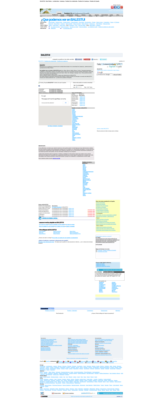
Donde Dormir (66, 22)
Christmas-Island (93, 390)
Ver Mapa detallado (56, 207)
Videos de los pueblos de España (104, 227)
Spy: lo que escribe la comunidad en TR (104, 339)
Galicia (100, 289)
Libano (74, 377)
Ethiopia (95, 380)
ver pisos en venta (74, 26)
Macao (103, 390)
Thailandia (52, 388)
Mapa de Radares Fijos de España (103, 343)
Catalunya (114, 287)
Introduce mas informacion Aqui (46, 242)
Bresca (74, 111)
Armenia (92, 368)
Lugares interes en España (102, 211)
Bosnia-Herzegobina (104, 367)
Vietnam (42, 390)
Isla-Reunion (83, 381)
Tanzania (53, 380)
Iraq (67, 377)
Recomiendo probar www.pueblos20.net (105, 242)
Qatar (41, 377)
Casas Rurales (74, 22)
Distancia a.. (92, 23)
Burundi (100, 381)
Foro (76, 25)
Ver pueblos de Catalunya (55, 89)
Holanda (86, 367)
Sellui (73, 135)
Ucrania (112, 367)
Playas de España (100, 202)
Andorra (116, 367)
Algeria (68, 379)
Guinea (72, 379)
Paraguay (81, 362)
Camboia (65, 390)
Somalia (64, 379)
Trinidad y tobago (73, 373)
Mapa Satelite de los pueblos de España (105, 222)
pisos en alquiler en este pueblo (46, 226)
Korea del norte (111, 388)
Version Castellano (69, 393)
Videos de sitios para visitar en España (105, 228)
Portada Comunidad (50, 310)
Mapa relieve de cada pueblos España (77, 339)
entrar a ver (82, 96)
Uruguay (89, 362)
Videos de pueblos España (47, 343)
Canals (74, 115)
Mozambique (71, 380)
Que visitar (81, 22)
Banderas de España (46, 349)
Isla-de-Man (113, 368)
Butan (57, 388)
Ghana (105, 380)
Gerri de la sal (75, 123)
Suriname (58, 372)
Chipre (47, 367)
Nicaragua (74, 362)
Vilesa (73, 140)
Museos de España (100, 204)
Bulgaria (119, 366)
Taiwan (67, 388)
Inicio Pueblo (52, 22)
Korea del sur (103, 388)
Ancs (73, 109)
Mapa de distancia (74, 232)
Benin (104, 381)
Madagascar (77, 382)
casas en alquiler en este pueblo (57, 224)
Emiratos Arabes (54, 377)
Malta (120, 367)
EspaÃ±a (48, 361)
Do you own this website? (48, 102)
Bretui (73, 112)
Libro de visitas (81, 25)
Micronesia (82, 385)
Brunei (92, 377)
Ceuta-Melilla (102, 288)
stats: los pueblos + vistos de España (103, 340)
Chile (66, 361)
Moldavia (118, 368)
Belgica (102, 366)
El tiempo (66, 16)
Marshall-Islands (75, 385)
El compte (74, 121)
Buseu (73, 114)
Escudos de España (45, 347)
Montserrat (62, 374)
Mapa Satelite (69, 23)
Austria (97, 366)
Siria (82, 377)
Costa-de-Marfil (107, 379)
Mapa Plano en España (101, 221)
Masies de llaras (76, 124)
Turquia (63, 368)
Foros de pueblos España (47, 344)
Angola (41, 379)
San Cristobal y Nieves (115, 373)
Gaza (85, 377)
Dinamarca (56, 367)
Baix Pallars (82, 95)
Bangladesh (62, 388)
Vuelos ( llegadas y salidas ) (101, 352)
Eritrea (96, 381)
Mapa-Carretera (77, 23)
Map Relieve (99, 23)
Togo (62, 380)
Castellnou (75, 117)
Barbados (56, 373)
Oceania (97, 14)
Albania (94, 366)
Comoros (112, 381)
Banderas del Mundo (46, 350)
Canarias (114, 284)
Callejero (75, 16)
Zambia (115, 380)
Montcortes (75, 127)
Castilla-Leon (102, 287)
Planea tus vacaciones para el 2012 (103, 354)
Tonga (46, 386)
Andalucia (101, 282)
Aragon (113, 282)
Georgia (47, 368)
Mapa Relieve (42, 233)
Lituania (55, 366)
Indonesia (59, 390)
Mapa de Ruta (106, 23)
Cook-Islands (116, 385)
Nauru (121, 385)
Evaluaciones (104, 310)
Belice (53, 372)
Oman (88, 377)
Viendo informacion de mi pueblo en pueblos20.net (107, 239)
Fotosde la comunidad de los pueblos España (51, 345)
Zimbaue (81, 380)
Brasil (50, 372)
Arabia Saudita (46, 377)
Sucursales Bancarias (116, 16)
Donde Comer (59, 22)
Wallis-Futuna (96, 385)
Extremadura (115, 288)
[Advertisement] (81, 41)
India (118, 390)
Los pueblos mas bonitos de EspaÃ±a (51, 16)
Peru (77, 361)
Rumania (74, 366)
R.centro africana (50, 381)
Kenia (63, 381)
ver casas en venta (55, 26)
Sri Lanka (54, 390)
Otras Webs (92, 25)
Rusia (66, 368)
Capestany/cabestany (77, 116)
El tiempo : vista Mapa (73, 345)
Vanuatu (106, 385)
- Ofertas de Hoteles (100, 265)
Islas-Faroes (43, 369)
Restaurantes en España (102, 208)
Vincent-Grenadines (78, 372)
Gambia (90, 380)
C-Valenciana (102, 284)
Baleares (114, 283)
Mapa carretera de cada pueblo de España (78, 340)
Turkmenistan (74, 390)
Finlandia (73, 367)
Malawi (71, 381)
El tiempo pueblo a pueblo (74, 346)
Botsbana (46, 379)
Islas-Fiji (42, 386)
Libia (107, 381)
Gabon (86, 380)
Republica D (102, 361)
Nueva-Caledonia (66, 385)
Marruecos (110, 380)
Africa (117, 14)
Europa (76, 14)
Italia (111, 366)
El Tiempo (117, 22)
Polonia (58, 368)
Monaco (60, 366)
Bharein (70, 377)
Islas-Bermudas (90, 373)
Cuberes (74, 120)
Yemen (65, 380)
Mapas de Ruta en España (102, 219)
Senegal (59, 379)
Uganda (58, 380)
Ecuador (60, 362)
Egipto (67, 381)
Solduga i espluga (76, 137)
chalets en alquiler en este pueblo (106, 26)
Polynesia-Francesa (57, 385)
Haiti (122, 373)
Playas (99, 16)
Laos (111, 390)
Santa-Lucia (56, 374)
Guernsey (52, 369)
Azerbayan (97, 368)
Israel (78, 377)
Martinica (42, 374)
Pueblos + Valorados (72, 310)
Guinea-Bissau (90, 381)
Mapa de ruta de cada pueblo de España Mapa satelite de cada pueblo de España (77, 342)
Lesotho (95, 379)
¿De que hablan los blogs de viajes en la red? (78, 353)
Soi (73, 136)
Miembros (118, 310)
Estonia (68, 367)
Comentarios (90, 310)
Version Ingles (57, 393)
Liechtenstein (49, 366)
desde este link (56, 158)
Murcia (113, 290)
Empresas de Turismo (73, 351)
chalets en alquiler (70, 226)
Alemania (89, 366)
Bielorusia (42, 368)
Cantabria (101, 285)
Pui (73, 130)
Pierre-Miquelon (88, 372)
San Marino (80, 366)
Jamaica (45, 373)
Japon (41, 388)
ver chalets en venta (92, 26)
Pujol (73, 131)
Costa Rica (114, 361)
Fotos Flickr (62, 25)
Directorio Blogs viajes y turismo (102, 350)
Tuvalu (102, 385)
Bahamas (50, 373)
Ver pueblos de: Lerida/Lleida (56, 90)
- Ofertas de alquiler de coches (103, 266)
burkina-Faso (83, 379)
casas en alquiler (65, 26)
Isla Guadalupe (95, 372)
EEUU (41, 372)
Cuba (95, 361)
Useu (73, 139)
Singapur (72, 388)
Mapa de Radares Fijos (75, 233)
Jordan (61, 377)
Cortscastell (75, 118)
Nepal (69, 390)
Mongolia (80, 388)
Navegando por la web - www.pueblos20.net (106, 241)
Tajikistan (86, 390)
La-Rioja (114, 289)
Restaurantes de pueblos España (48, 339)
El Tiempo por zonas (102, 251)
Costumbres (106, 22)
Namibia (77, 380)
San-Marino (86, 368)
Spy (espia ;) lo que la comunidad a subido (106, 215)
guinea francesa (70, 382)
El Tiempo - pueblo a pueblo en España (107, 250)
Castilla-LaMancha (116, 285)
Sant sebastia (75, 133)
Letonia (71, 368)
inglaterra (107, 366)
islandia (102, 368)
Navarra (101, 291)
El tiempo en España (101, 207)
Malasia (117, 388)
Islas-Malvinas (49, 374)
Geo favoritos (88, 22)
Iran (64, 377)
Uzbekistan (86, 388)
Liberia (41, 380)
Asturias (101, 283)
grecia (81, 367)
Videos (50, 25)
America (83, 14)
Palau (110, 385)
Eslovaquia (62, 367)
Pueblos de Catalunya (62, 61)
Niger (55, 381)
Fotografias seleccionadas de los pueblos (106, 230)
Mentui (74, 125)
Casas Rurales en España (102, 210)
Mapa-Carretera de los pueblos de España (106, 224)
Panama (104, 362)
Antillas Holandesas (63, 373)
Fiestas (93, 22)
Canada (45, 372)
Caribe (111, 14)
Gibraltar (107, 368)
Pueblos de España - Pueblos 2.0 (46, 57)
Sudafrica (100, 379)
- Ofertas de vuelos (100, 263)
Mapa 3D (51, 23)
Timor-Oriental (48, 390)
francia (77, 367)
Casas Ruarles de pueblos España (49, 341)
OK (65, 102)
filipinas (97, 388)
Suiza (84, 366)
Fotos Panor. (56, 25)
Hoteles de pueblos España (47, 340)
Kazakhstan (42, 366)
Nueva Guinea (48, 385)
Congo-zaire (100, 380)
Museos (94, 16)
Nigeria (59, 381)
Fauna (111, 22)
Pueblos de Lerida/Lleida (50, 61)
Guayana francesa (65, 372)
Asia (90, 14)
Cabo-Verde (89, 379)
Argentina (90, 361)
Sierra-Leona (47, 380)
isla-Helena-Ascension (49, 382)
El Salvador (111, 362)
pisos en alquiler (83, 26)
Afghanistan (92, 388)
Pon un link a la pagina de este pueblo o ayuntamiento (65, 237)
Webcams (53, 28)
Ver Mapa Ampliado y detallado (55, 126)
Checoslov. (42, 367)
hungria (90, 367)
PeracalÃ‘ (74, 128)
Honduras (66, 362)
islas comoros (118, 381)
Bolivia (108, 361)
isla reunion (58, 382)
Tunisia (63, 382)
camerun (51, 379)
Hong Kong (46, 388)
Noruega (64, 366)
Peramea (74, 129)
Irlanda (114, 366)
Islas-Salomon (89, 385)
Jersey (47, 369)
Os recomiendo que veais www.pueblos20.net (106, 238)
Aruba (71, 372)
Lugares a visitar (85, 16)
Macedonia (76, 368)
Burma (99, 390)
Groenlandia (53, 368)
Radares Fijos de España (102, 205)
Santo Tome (76, 381)
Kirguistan (81, 390)
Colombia (71, 361)
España (62, 14)
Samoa (114, 390)
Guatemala (96, 362)
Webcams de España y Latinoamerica (105, 216)
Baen (73, 110)
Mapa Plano (57, 23)
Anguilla (67, 374)
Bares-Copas (100, 22)
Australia (42, 385)
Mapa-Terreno (85, 23)
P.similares (71, 25)
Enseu (73, 122)
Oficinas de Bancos (72, 349)
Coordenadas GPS (67, 28)
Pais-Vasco (114, 291)
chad (55, 379)
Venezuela (83, 361)
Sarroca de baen (76, 134)
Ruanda (77, 379)
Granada (97, 373)
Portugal (69, 366)
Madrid (100, 290)
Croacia (51, 367)
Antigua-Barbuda (82, 373)
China (76, 388)
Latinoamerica (70, 14)
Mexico (60, 361)
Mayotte (42, 382)
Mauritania (42, 381)
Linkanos (98, 25)
